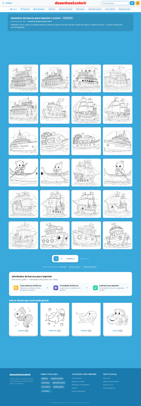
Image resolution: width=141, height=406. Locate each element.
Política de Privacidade (111, 381)
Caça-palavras (77, 378)
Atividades (40, 9)
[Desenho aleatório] (137, 3)
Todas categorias (109, 388)
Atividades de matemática (81, 385)
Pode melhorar (91, 267)
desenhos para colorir (18, 21)
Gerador (26, 9)
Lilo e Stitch (110, 9)
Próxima (70, 259)
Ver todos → (46, 391)
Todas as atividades (78, 391)
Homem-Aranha (65, 9)
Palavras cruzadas (78, 381)
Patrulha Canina (95, 9)
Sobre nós (106, 378)
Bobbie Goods (124, 9)
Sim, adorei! (76, 267)
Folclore (52, 9)
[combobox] (115, 3)
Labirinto (74, 388)
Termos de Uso (108, 385)
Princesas (80, 9)
